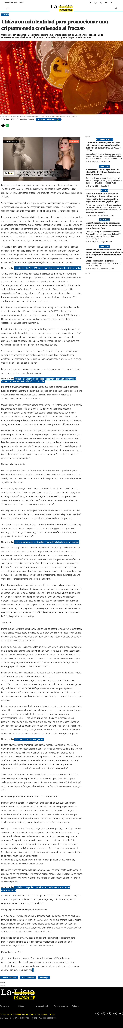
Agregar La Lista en (46, 119)
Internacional (42, 1006)
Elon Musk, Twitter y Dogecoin (29, 739)
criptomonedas (28, 978)
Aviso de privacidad (29, 1014)
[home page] (62, 8)
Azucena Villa (106, 162)
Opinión (75, 1006)
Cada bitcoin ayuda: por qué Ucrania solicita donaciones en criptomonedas (35, 888)
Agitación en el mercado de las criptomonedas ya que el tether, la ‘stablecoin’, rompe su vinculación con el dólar (38, 380)
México (104, 191)
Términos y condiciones (46, 1014)
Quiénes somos (6, 1014)
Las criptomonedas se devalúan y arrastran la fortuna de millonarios (47, 542)
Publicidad (17, 1014)
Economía (5, 15)
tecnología (44, 978)
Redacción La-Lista (107, 215)
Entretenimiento (104, 139)
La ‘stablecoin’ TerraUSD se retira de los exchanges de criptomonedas (48, 268)
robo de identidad (9, 978)
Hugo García (105, 186)
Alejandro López (106, 242)
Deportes (104, 166)
